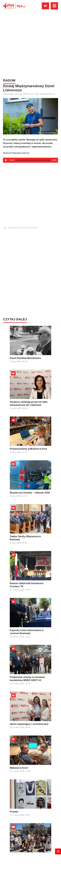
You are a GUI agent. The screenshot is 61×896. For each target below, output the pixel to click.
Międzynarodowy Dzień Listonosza (23, 228)
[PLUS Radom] (14, 5)
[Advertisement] (30, 45)
